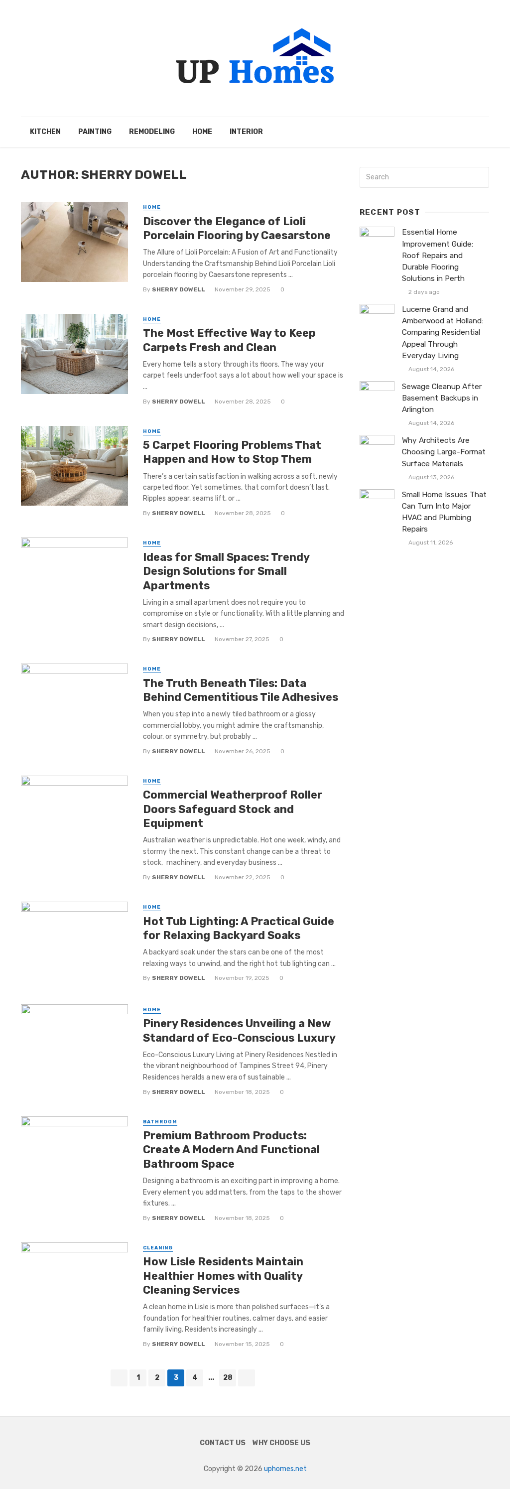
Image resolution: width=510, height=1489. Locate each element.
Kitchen (45, 132)
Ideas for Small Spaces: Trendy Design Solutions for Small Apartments (226, 571)
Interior (246, 132)
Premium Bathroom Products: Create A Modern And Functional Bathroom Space (231, 1149)
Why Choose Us (281, 1443)
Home (202, 132)
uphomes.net (285, 1469)
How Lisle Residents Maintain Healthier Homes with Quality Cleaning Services (223, 1275)
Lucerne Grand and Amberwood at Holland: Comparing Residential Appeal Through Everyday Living (442, 332)
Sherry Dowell (178, 289)
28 (228, 1377)
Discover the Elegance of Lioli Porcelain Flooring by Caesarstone (237, 228)
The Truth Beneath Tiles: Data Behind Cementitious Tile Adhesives (240, 690)
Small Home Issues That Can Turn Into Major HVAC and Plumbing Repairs (444, 512)
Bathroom (160, 1122)
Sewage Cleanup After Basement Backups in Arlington (442, 398)
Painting (95, 132)
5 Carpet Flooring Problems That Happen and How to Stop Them (232, 452)
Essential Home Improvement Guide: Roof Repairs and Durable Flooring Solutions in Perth (437, 255)
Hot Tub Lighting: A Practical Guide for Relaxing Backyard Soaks (238, 928)
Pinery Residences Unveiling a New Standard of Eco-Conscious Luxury (239, 1030)
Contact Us (223, 1443)
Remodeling (152, 132)
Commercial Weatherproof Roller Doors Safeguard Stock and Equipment (232, 809)
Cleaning (158, 1248)
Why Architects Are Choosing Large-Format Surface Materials (444, 452)
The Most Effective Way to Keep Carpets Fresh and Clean (229, 340)
